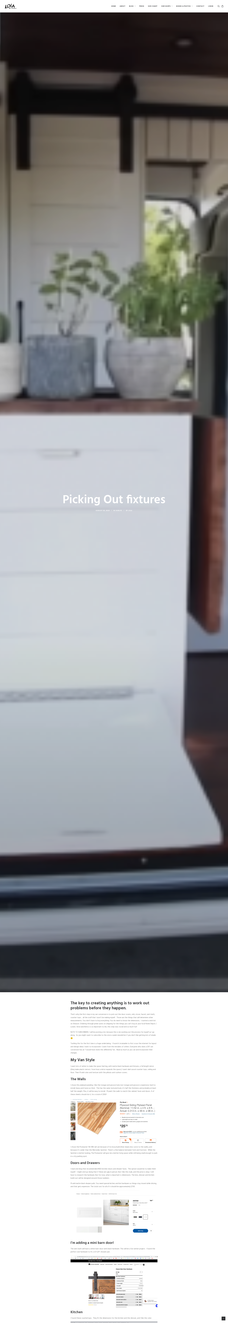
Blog (131, 6)
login (210, 6)
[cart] (222, 6)
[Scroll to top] (223, 1318)
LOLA (130, 511)
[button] (219, 6)
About (122, 6)
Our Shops (166, 6)
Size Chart (152, 6)
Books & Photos (183, 6)
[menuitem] (114, 6)
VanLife (119, 511)
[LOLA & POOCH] (10, 6)
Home (113, 6)
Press (141, 6)
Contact (200, 6)
